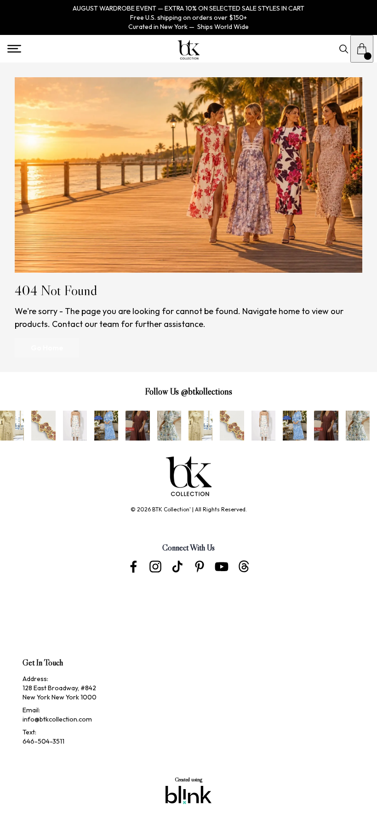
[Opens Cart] (361, 49)
